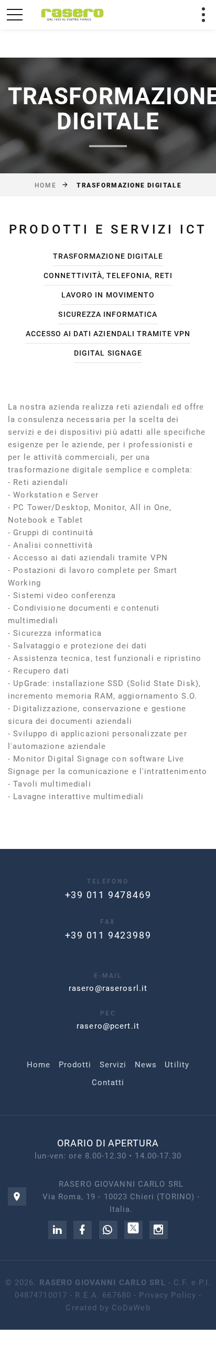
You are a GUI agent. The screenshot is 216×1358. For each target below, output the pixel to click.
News (146, 1064)
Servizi (113, 1064)
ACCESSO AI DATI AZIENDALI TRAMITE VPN (108, 333)
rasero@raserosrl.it (108, 988)
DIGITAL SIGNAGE (108, 353)
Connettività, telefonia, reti (108, 275)
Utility (177, 1064)
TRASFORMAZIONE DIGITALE (108, 256)
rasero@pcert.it (108, 1026)
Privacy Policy (167, 1295)
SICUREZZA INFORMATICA (107, 314)
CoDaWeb (131, 1307)
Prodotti (75, 1064)
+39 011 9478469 (108, 894)
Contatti (108, 1082)
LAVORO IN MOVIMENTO (108, 295)
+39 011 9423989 (108, 935)
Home (45, 185)
